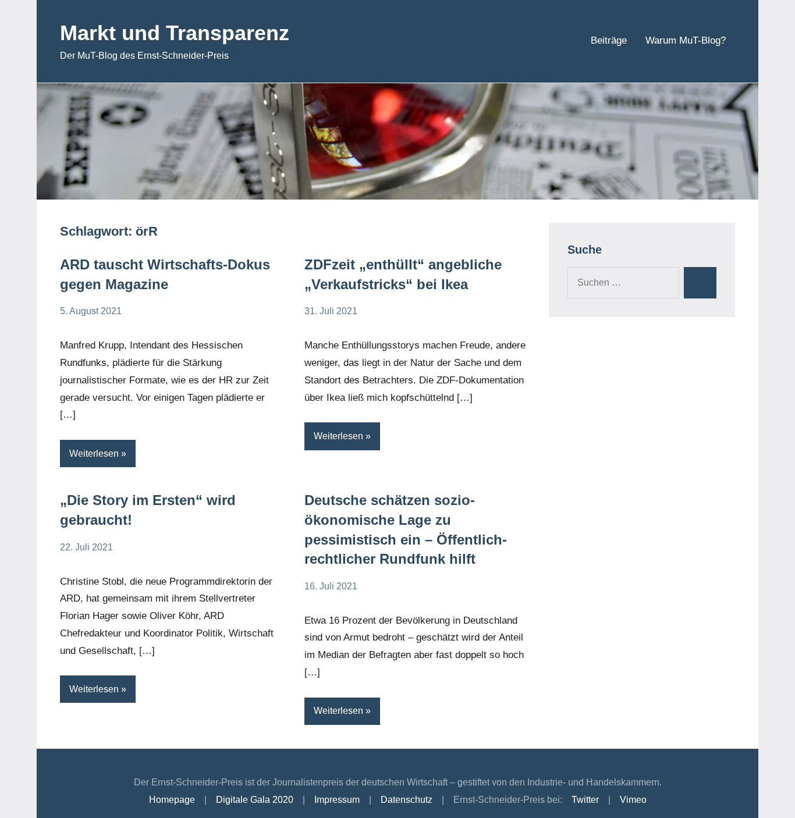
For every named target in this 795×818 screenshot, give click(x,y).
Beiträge (609, 40)
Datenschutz (406, 800)
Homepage (172, 800)
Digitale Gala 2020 (254, 800)
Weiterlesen (94, 453)
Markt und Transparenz (174, 33)
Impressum (337, 800)
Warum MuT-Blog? (685, 40)
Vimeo (633, 800)
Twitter (585, 800)
